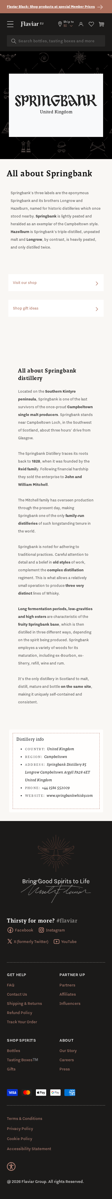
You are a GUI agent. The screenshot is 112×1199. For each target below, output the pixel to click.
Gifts (11, 1069)
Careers (66, 1059)
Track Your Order (22, 1021)
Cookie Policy (19, 1138)
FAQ (10, 985)
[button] (10, 24)
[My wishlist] (91, 24)
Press (64, 1069)
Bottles (13, 1050)
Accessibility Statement (29, 1148)
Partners (67, 985)
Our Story (68, 1050)
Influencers (69, 1003)
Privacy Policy (20, 1128)
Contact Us (17, 994)
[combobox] (56, 41)
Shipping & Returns (24, 1003)
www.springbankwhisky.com (70, 795)
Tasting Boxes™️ (22, 1059)
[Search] (13, 41)
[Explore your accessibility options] (11, 1166)
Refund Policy (19, 1012)
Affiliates (67, 994)
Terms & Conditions (24, 1118)
